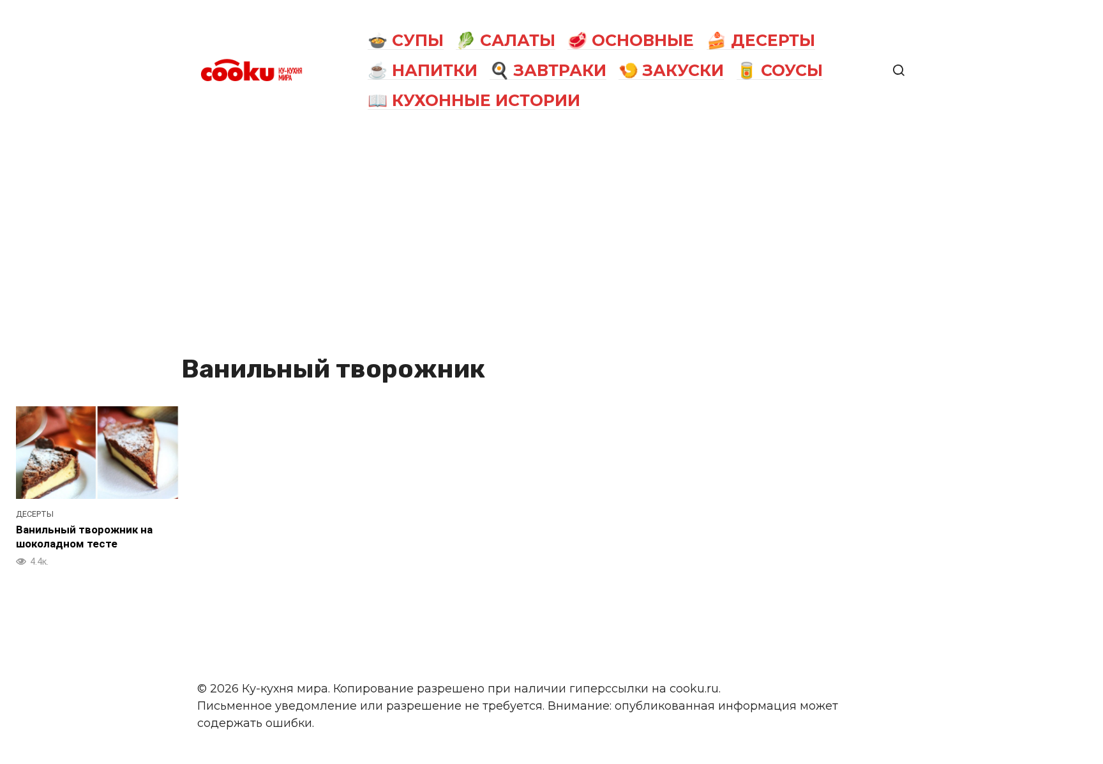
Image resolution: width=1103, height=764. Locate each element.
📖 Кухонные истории (474, 100)
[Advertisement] (551, 237)
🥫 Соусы (780, 70)
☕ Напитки (422, 70)
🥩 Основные (630, 40)
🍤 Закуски (671, 70)
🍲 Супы (406, 40)
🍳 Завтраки (548, 70)
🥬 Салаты (505, 40)
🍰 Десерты (761, 40)
